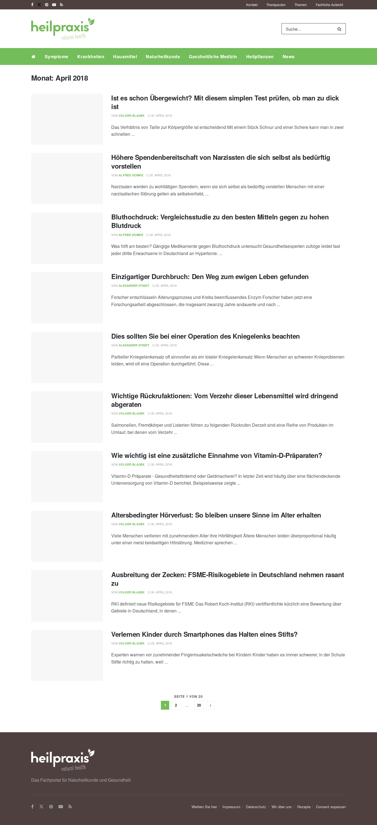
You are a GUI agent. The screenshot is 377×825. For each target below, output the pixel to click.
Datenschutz (256, 806)
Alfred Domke (131, 175)
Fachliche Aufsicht (329, 4)
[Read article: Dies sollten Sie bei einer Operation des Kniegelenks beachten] (67, 357)
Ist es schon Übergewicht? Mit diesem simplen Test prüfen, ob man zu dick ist (225, 102)
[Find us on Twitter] (39, 4)
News (289, 56)
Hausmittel (125, 56)
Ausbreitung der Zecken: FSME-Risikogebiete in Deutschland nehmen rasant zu (227, 579)
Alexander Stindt (134, 285)
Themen (300, 4)
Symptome (56, 56)
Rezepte (303, 806)
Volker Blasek (132, 115)
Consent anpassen (331, 806)
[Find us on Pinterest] (46, 4)
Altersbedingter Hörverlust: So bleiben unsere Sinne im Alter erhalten (216, 514)
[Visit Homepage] (62, 29)
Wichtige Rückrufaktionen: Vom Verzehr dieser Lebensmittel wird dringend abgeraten (224, 400)
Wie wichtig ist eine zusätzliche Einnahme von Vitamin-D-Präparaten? (216, 455)
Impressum (231, 806)
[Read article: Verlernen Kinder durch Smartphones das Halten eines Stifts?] (67, 655)
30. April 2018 (161, 115)
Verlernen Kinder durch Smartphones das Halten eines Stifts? (204, 634)
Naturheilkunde (163, 56)
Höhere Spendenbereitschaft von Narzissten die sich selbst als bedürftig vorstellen (220, 161)
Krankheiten (91, 56)
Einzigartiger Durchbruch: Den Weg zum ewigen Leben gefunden (210, 276)
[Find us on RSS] (61, 4)
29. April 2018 (161, 643)
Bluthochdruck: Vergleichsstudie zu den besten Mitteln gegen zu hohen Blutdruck (220, 221)
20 (199, 705)
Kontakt (251, 4)
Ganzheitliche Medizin (213, 56)
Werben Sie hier (204, 806)
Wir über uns (282, 806)
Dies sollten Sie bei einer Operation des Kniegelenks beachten (205, 336)
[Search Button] (340, 28)
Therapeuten (276, 4)
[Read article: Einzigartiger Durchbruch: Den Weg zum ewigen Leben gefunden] (67, 297)
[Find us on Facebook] (32, 4)
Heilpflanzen (260, 56)
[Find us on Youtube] (54, 4)
